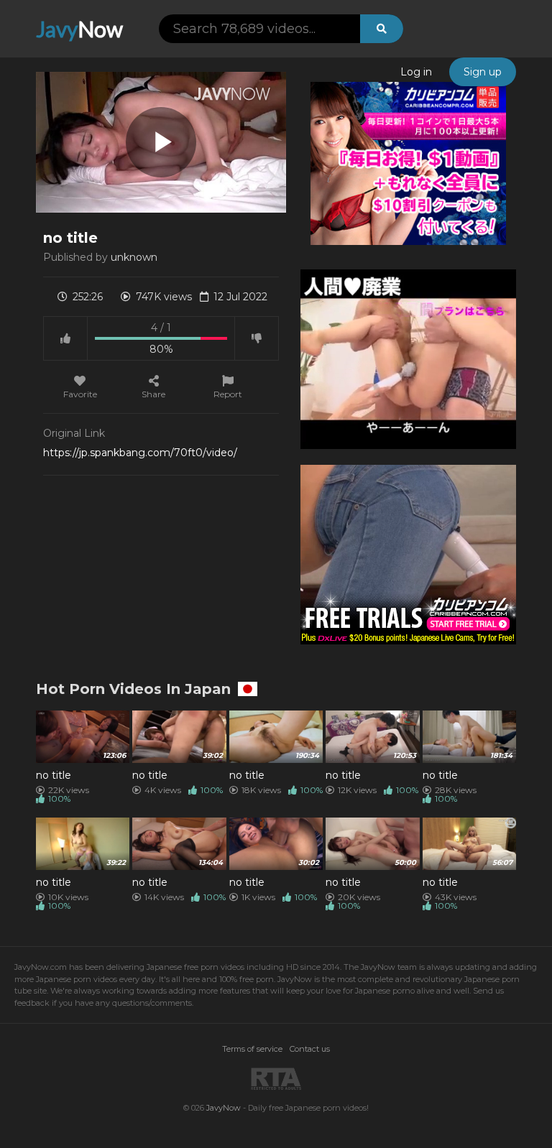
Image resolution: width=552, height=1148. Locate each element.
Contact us (310, 1049)
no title (53, 775)
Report (227, 394)
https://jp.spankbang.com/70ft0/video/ (140, 452)
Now (79, 29)
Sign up (483, 71)
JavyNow (223, 1108)
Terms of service (252, 1049)
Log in (416, 71)
